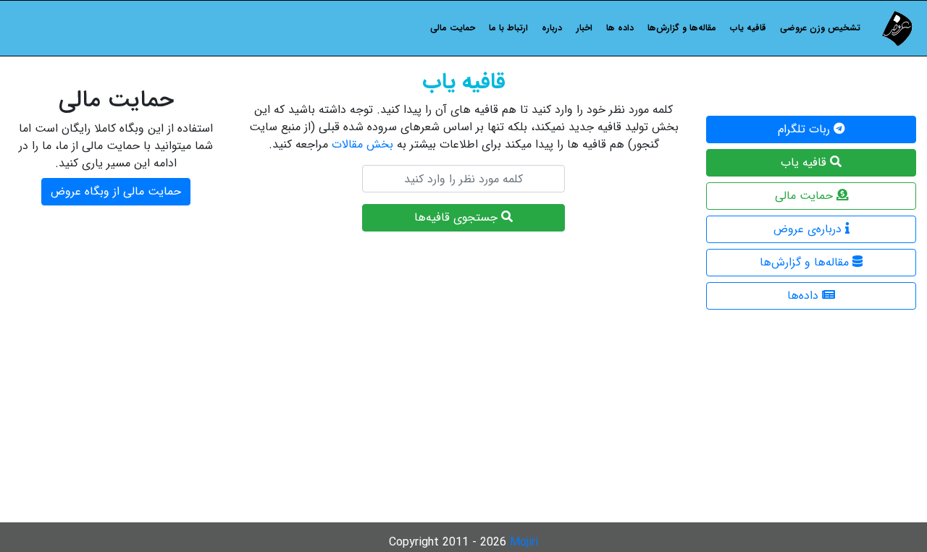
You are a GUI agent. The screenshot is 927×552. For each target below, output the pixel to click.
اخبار (584, 28)
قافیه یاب (748, 28)
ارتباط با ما (508, 28)
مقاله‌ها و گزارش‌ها (681, 28)
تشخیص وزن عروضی (820, 28)
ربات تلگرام (806, 129)
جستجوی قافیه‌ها (457, 217)
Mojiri (524, 542)
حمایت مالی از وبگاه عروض (116, 191)
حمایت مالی (452, 28)
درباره (552, 28)
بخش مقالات (362, 144)
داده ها (620, 28)
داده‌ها (804, 295)
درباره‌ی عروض (809, 229)
